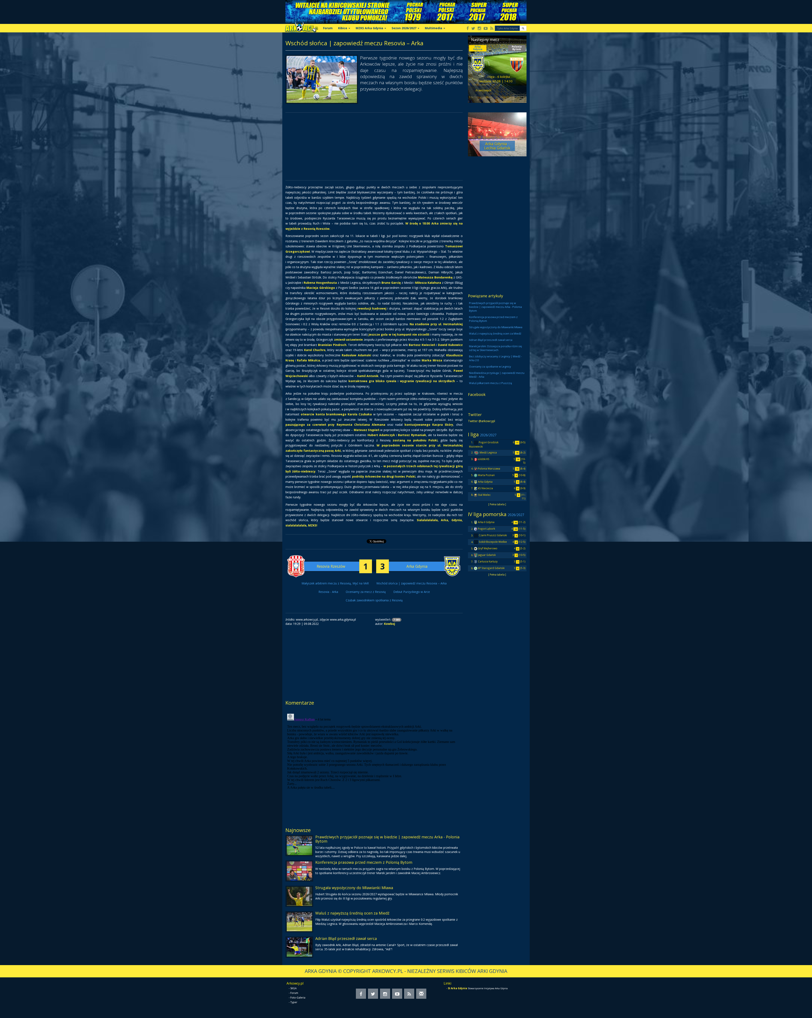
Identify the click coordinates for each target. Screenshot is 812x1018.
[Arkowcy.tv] (485, 28)
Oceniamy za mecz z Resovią (366, 592)
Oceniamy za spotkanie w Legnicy (490, 366)
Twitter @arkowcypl (481, 421)
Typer (293, 1002)
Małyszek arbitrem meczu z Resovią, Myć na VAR (335, 583)
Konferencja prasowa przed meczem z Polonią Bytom (363, 862)
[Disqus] (374, 765)
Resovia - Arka (328, 592)
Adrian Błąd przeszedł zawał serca (346, 938)
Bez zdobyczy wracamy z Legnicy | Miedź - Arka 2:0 (495, 358)
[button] (523, 28)
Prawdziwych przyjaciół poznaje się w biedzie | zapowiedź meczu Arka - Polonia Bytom (387, 839)
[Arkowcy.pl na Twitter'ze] (473, 28)
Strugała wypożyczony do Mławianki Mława (354, 887)
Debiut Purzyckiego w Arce (411, 592)
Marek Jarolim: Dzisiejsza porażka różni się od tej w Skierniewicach (495, 348)
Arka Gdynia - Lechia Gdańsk (497, 145)
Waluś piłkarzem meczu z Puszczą (490, 383)
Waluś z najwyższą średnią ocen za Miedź (352, 913)
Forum (328, 28)
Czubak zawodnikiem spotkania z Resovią (374, 600)
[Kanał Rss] (492, 28)
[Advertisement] (374, 146)
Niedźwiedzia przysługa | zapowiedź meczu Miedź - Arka (496, 375)
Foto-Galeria (297, 997)
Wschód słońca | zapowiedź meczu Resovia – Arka (411, 583)
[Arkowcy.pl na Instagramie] (479, 28)
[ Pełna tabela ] (497, 504)
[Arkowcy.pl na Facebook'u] (467, 28)
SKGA (293, 988)
